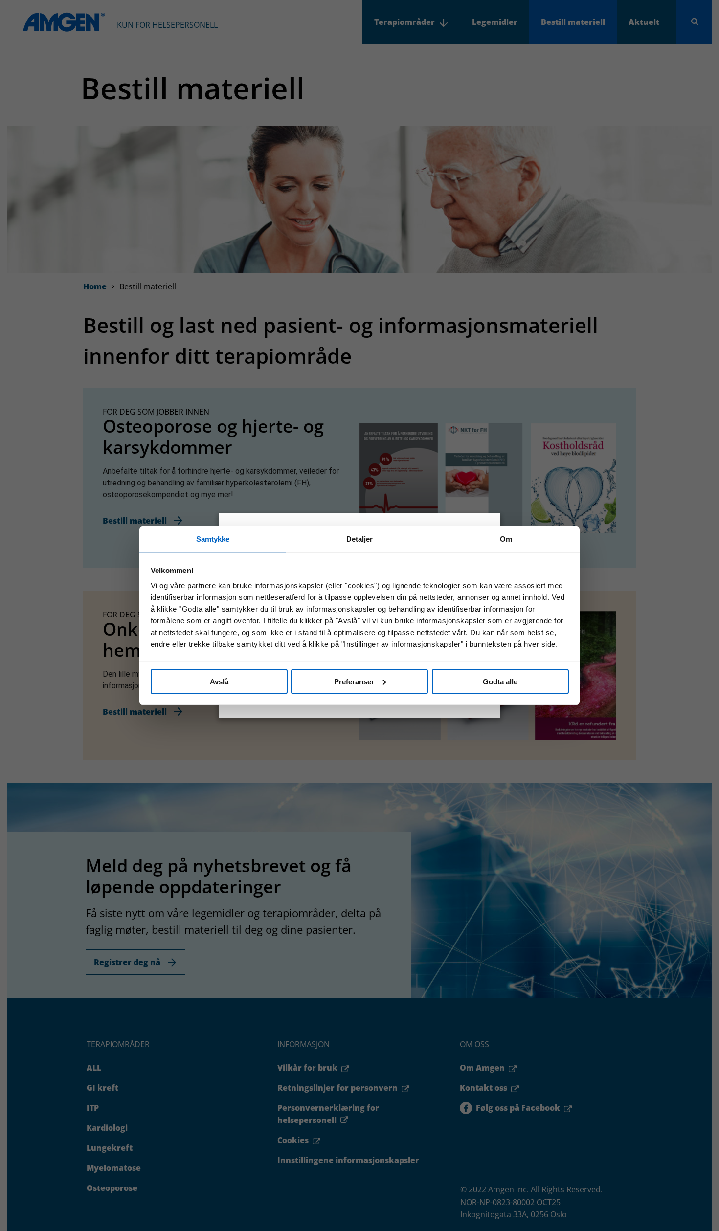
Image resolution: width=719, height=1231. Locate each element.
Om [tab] (506, 539)
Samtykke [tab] (213, 539)
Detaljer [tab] (359, 539)
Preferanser (354, 681)
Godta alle (500, 681)
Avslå (219, 681)
